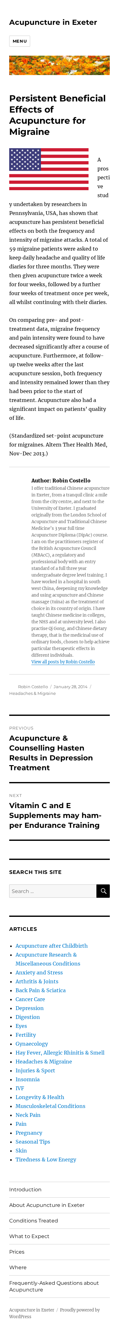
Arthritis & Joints (37, 981)
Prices (16, 1252)
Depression (30, 1008)
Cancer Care (30, 999)
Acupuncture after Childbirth (52, 946)
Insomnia (28, 1079)
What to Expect (29, 1236)
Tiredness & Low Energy (46, 1159)
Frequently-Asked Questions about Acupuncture (54, 1286)
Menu (20, 41)
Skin (21, 1150)
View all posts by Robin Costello (63, 662)
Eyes (21, 1026)
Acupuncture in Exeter (53, 22)
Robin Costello (33, 686)
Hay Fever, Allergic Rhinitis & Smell (60, 1052)
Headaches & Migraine (32, 693)
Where (18, 1267)
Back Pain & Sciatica (41, 990)
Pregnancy (29, 1133)
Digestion (28, 1017)
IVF (20, 1088)
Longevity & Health (40, 1097)
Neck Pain (28, 1115)
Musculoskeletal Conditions (50, 1106)
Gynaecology (32, 1044)
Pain (21, 1124)
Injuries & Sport (35, 1070)
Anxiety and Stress (39, 972)
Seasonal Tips (33, 1142)
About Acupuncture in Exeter (46, 1205)
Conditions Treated (33, 1221)
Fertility (26, 1035)
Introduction (25, 1190)
